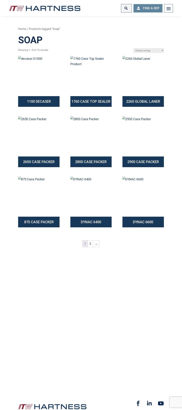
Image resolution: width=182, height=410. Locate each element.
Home (22, 29)
